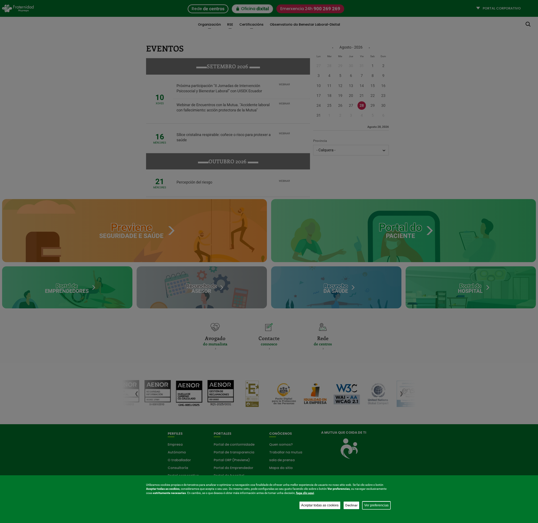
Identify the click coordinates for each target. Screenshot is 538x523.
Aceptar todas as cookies (320, 505)
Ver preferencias (376, 505)
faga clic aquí (305, 493)
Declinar (351, 505)
